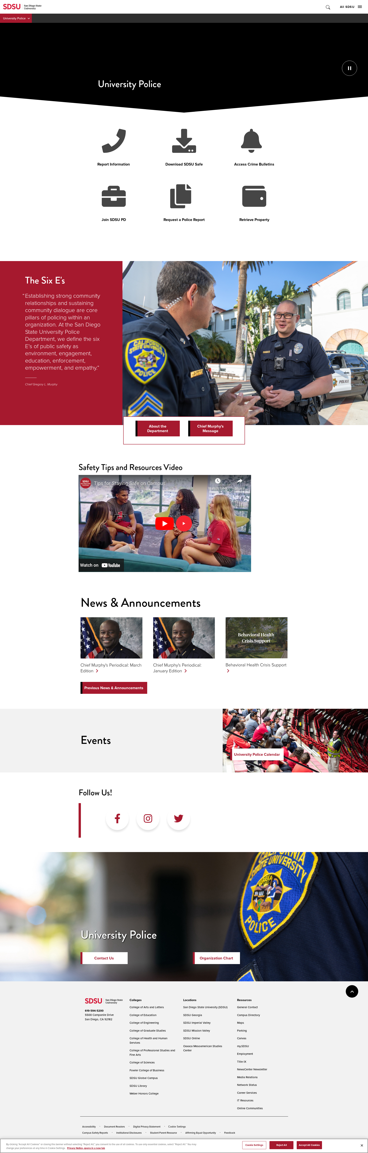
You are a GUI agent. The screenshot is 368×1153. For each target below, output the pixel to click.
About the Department (157, 428)
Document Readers (114, 1126)
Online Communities (250, 1108)
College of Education (143, 1015)
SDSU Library (138, 1086)
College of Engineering (144, 1023)
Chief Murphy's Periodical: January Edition (177, 668)
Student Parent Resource (163, 1132)
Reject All (281, 1145)
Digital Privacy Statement (146, 1126)
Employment (245, 1054)
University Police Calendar (257, 754)
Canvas (241, 1038)
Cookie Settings (177, 1126)
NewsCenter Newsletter (252, 1069)
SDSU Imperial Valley (196, 1023)
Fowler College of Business (147, 1070)
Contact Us (104, 958)
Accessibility (89, 1126)
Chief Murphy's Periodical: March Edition (110, 668)
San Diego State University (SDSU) (205, 1007)
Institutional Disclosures (129, 1132)
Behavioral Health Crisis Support (256, 665)
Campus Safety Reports (95, 1132)
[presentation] (135, 1000)
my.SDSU (243, 1046)
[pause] (184, 68)
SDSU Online (191, 1038)
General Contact (247, 1007)
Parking (242, 1031)
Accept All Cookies (309, 1145)
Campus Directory (248, 1015)
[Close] (362, 1145)
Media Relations (247, 1077)
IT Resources (245, 1100)
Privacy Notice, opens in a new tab (86, 1148)
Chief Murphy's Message (210, 428)
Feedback (229, 1132)
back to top (352, 991)
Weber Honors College (144, 1093)
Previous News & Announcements (113, 688)
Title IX (241, 1062)
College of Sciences (142, 1062)
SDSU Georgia (192, 1015)
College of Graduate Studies (148, 1031)
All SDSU (347, 7)
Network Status (247, 1085)
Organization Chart (216, 958)
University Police (14, 18)
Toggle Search (328, 7)
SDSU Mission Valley (196, 1031)
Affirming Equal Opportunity (200, 1132)
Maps (240, 1023)
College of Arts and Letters (147, 1007)
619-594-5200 (94, 1011)
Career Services (247, 1093)
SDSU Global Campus (144, 1078)
